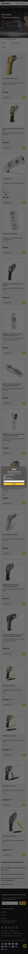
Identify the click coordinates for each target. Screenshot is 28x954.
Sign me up (14, 483)
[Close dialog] (26, 467)
